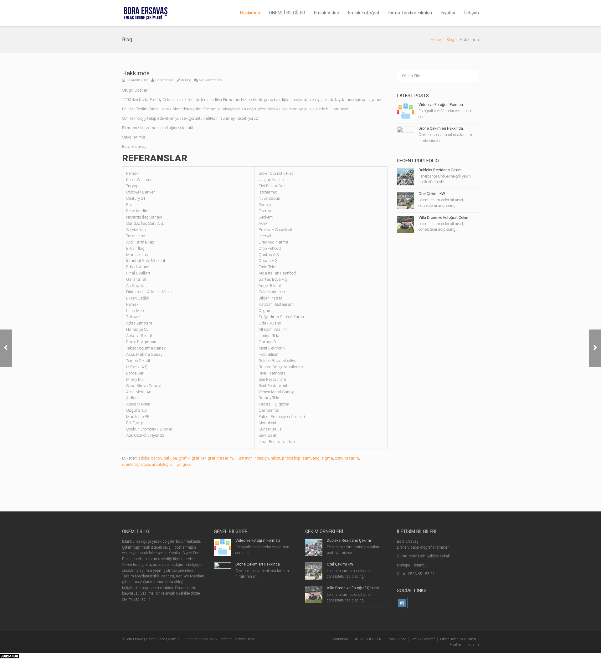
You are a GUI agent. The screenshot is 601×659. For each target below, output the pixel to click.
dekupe (170, 458)
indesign (261, 458)
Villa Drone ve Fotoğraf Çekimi (444, 217)
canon (156, 458)
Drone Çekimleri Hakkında (441, 128)
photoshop (291, 458)
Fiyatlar (448, 13)
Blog (450, 39)
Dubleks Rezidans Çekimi (441, 170)
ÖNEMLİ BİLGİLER (287, 13)
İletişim (471, 13)
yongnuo (184, 464)
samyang (311, 458)
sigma (327, 458)
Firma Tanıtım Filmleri (410, 13)
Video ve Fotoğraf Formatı (441, 105)
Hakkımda (250, 13)
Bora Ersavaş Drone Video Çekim (151, 639)
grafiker (199, 458)
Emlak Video (326, 13)
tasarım (352, 458)
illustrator (243, 458)
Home (436, 39)
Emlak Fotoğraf (364, 13)
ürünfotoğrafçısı (136, 464)
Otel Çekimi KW (432, 194)
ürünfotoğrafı (163, 464)
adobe (143, 458)
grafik (184, 458)
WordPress (246, 639)
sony (339, 458)
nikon (275, 458)
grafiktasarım (220, 458)
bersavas (167, 80)
